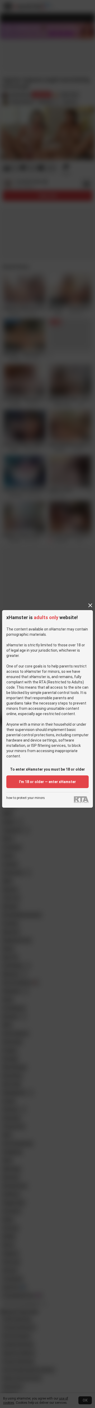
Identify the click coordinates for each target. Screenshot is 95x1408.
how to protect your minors (25, 798)
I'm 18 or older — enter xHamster (47, 782)
